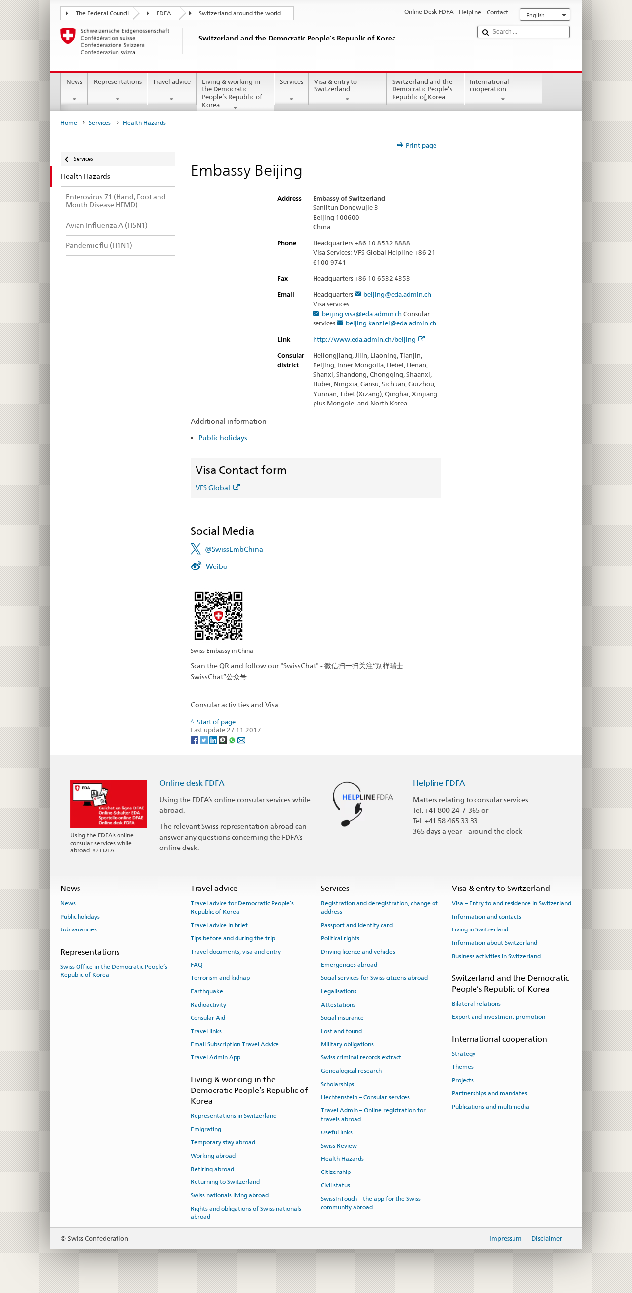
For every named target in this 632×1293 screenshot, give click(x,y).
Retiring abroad (212, 1168)
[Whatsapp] (232, 739)
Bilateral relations (476, 1003)
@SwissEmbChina (234, 549)
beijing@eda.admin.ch (397, 294)
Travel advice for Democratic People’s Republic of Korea (242, 907)
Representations (118, 81)
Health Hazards (342, 1158)
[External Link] (218, 615)
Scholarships (337, 1084)
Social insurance (342, 1017)
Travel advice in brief (219, 925)
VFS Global (213, 488)
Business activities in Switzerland (496, 956)
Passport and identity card (357, 925)
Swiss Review (339, 1145)
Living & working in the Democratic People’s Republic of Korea (232, 93)
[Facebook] (195, 739)
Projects (463, 1080)
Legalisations (338, 991)
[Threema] (223, 739)
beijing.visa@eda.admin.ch (362, 314)
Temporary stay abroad (223, 1142)
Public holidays (222, 437)
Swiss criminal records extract (361, 1057)
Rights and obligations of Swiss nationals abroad (246, 1212)
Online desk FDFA (192, 783)
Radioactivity (208, 1004)
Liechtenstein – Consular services (365, 1096)
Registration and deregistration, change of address (379, 907)
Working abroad (213, 1155)
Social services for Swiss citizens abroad (374, 977)
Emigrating (206, 1129)
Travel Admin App (215, 1057)
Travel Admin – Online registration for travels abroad (373, 1114)
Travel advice (172, 81)
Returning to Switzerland (225, 1181)
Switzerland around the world (240, 13)
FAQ (196, 964)
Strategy (463, 1054)
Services (291, 81)
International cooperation (489, 85)
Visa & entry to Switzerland (335, 85)
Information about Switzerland (494, 942)
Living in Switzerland (480, 929)
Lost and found (341, 1030)
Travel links (206, 1030)
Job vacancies (78, 929)
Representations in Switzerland (233, 1115)
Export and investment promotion (498, 1016)
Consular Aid (208, 1017)
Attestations (338, 1004)
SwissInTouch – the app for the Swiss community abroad (371, 1203)
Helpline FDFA (439, 783)
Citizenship (336, 1172)
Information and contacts (486, 916)
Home (68, 123)
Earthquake (207, 991)
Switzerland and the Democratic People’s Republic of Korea (422, 89)
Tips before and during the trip (233, 938)
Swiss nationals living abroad (230, 1195)
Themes (463, 1066)
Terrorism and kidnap (220, 977)
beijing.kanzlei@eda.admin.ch (391, 323)
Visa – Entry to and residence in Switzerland (511, 903)
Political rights (340, 938)
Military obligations (347, 1044)
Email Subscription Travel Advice (235, 1044)
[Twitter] (204, 739)
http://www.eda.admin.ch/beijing (364, 339)
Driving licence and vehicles (358, 951)
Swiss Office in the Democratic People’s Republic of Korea (113, 970)
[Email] (241, 739)
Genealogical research (351, 1070)
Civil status (335, 1185)
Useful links (337, 1132)
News (74, 81)
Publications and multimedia (490, 1106)
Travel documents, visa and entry (236, 951)
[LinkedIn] (214, 739)
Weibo (217, 566)
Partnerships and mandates (489, 1093)
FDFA (164, 13)
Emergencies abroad (349, 964)
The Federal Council (102, 13)
